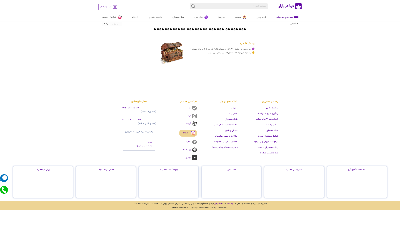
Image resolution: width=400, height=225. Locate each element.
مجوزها (238, 17)
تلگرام (188, 142)
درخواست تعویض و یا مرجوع (266, 141)
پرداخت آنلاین (272, 108)
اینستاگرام (185, 133)
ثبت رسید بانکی (271, 125)
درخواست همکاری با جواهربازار (225, 147)
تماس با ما (233, 113)
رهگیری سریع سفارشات (268, 113)
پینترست (187, 149)
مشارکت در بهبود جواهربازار (226, 136)
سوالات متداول (272, 130)
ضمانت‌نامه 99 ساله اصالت (267, 119)
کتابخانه (135, 17)
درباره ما (221, 17)
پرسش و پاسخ (231, 130)
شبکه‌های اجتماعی (109, 17)
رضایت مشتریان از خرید (268, 147)
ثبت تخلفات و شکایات (269, 153)
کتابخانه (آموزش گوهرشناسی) (225, 125)
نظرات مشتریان (231, 119)
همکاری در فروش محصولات (226, 141)
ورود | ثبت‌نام (105, 7)
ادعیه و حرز (261, 17)
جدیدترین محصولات (112, 24)
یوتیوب (188, 157)
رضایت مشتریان (155, 17)
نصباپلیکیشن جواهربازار (144, 144)
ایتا (189, 116)
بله (189, 108)
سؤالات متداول (178, 17)
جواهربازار (294, 23)
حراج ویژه (199, 17)
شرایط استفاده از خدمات (268, 136)
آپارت (188, 123)
